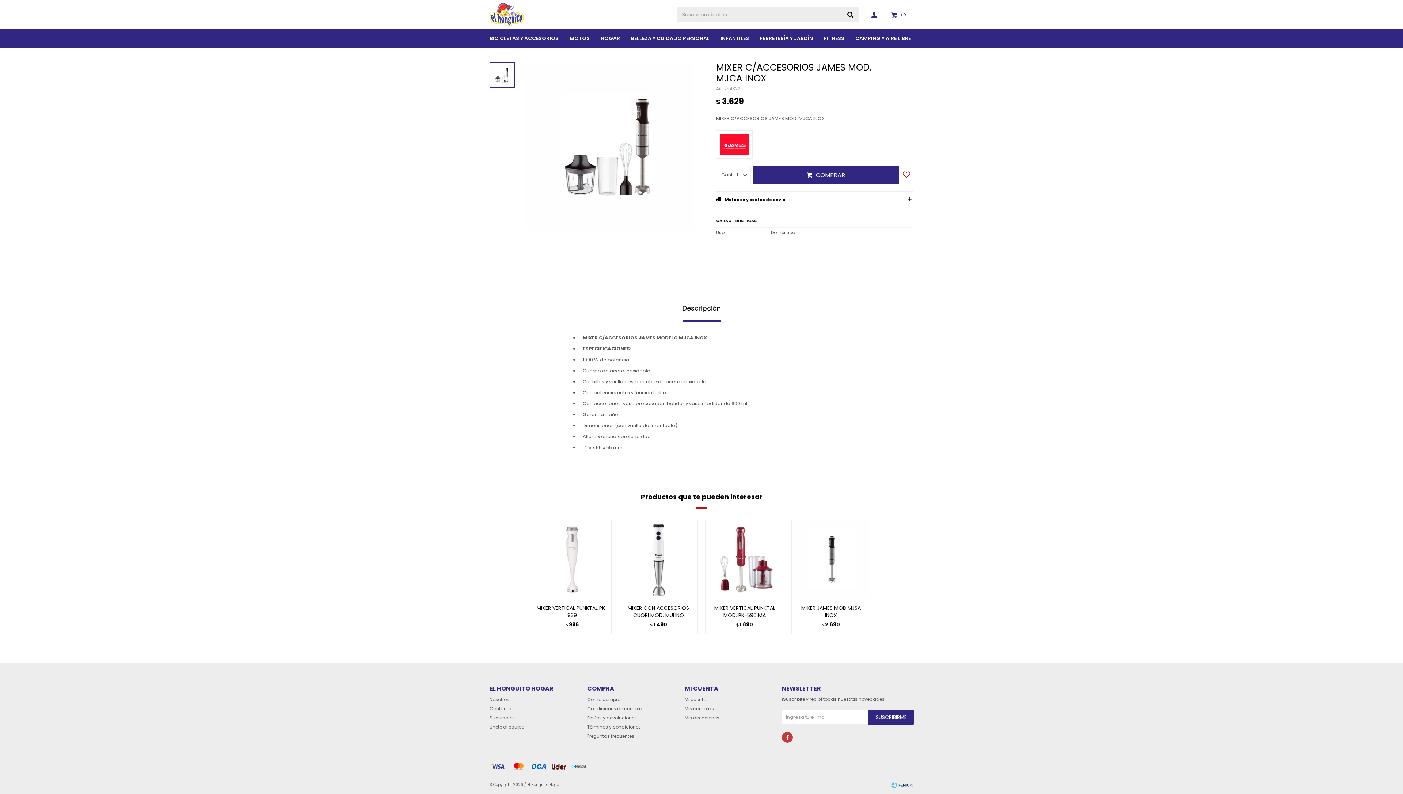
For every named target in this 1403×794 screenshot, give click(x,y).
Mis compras (699, 709)
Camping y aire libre (883, 38)
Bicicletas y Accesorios (524, 38)
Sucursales (502, 718)
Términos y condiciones (614, 727)
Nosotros (499, 699)
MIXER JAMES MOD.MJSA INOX (831, 611)
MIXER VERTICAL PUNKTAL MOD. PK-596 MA (744, 611)
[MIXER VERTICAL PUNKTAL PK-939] (572, 559)
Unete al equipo (507, 727)
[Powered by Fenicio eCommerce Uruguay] (902, 784)
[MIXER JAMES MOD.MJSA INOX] (830, 559)
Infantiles (734, 38)
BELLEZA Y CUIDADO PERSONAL (670, 38)
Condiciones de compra (614, 709)
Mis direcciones (702, 718)
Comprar (830, 175)
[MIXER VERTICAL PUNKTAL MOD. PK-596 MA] (744, 559)
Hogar (610, 38)
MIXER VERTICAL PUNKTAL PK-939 (572, 611)
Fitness (834, 38)
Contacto (500, 709)
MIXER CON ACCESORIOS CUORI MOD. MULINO (658, 611)
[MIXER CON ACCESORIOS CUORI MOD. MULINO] (658, 559)
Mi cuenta (696, 699)
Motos (580, 38)
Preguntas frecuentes (610, 736)
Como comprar (604, 699)
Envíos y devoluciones (612, 718)
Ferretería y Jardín (786, 38)
